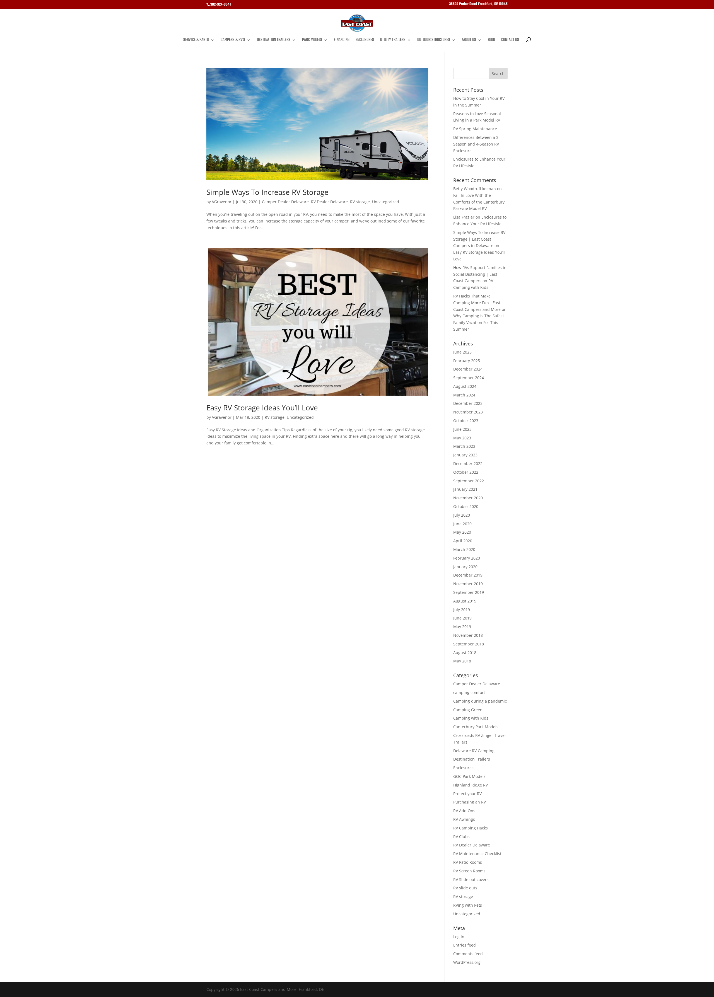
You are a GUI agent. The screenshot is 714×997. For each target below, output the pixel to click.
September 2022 (468, 480)
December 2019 (468, 575)
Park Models (312, 40)
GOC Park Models (469, 776)
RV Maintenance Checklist (477, 853)
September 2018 (468, 644)
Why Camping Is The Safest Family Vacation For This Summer (478, 322)
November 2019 (468, 583)
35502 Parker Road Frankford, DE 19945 (478, 5)
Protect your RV (467, 793)
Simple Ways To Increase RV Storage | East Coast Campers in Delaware (479, 239)
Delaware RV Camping (474, 750)
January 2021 (465, 489)
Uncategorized (385, 201)
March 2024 (464, 395)
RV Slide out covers (471, 879)
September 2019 (468, 592)
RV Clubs (461, 836)
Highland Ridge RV (470, 785)
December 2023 (468, 403)
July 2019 (461, 609)
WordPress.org (467, 962)
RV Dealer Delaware (329, 201)
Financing (341, 40)
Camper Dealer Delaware (285, 201)
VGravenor (221, 201)
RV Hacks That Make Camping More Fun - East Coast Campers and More (477, 302)
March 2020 (464, 549)
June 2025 (462, 352)
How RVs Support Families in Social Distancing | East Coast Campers (479, 274)
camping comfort (469, 692)
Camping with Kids (470, 718)
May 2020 (462, 532)
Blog (491, 40)
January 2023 (465, 455)
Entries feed (464, 945)
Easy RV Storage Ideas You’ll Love (262, 408)
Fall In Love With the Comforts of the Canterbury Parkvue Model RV (479, 202)
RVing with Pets (467, 905)
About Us (469, 40)
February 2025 (466, 360)
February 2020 (466, 558)
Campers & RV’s (233, 40)
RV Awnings (464, 819)
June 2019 (462, 618)
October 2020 (465, 506)
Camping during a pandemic (480, 701)
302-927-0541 (220, 5)
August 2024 (464, 386)
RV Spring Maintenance (475, 128)
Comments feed (468, 953)
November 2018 (468, 635)
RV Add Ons (464, 810)
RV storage (360, 201)
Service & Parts (196, 40)
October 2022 (465, 472)
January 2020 (465, 566)
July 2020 (461, 515)
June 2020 (462, 523)
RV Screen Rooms (469, 870)
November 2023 (468, 412)
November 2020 (468, 497)
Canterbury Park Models (475, 726)
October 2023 (465, 420)
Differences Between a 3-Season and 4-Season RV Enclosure (476, 144)
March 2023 (464, 446)
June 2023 (462, 429)
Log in (458, 936)
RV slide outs (465, 887)
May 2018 (462, 661)
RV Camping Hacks (470, 828)
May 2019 (462, 626)
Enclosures (365, 40)
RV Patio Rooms (467, 862)
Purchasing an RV (469, 802)
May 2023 (462, 438)
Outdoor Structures (433, 40)
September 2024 (468, 377)
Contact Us (510, 40)
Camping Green (468, 709)
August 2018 (464, 652)
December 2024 (468, 369)
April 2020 (462, 540)
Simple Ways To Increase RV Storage (267, 192)
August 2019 (464, 601)
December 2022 (468, 463)
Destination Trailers (273, 40)
